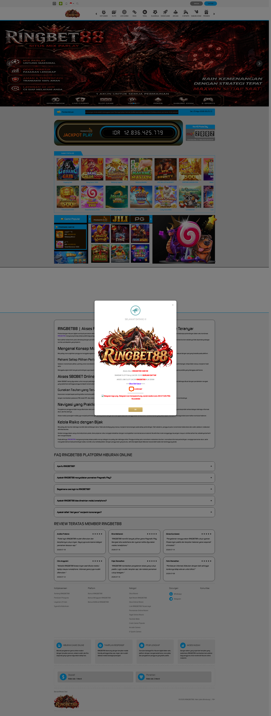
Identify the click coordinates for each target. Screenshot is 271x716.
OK (135, 409)
